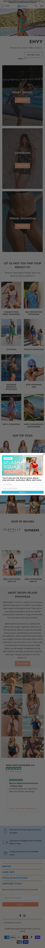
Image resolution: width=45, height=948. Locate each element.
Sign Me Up (22, 492)
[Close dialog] (44, 454)
